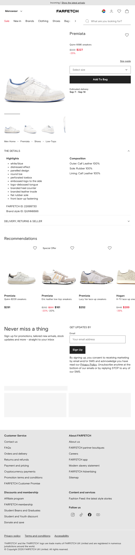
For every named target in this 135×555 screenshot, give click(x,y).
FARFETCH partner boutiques (86, 447)
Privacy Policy (88, 364)
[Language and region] (104, 11)
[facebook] (90, 515)
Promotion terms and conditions (23, 477)
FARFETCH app (78, 459)
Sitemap (74, 477)
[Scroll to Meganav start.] (75, 21)
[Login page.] (111, 11)
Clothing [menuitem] (43, 21)
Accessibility (61, 535)
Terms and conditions (37, 535)
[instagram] (73, 515)
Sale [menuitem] (6, 21)
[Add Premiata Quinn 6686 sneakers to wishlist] (127, 35)
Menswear (11, 11)
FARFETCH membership (18, 504)
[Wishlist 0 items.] (119, 11)
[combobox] (100, 70)
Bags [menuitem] (67, 21)
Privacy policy (12, 535)
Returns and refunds (16, 459)
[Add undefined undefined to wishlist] (35, 248)
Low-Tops (51, 141)
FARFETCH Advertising (82, 471)
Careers (73, 453)
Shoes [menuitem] (56, 21)
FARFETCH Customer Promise (22, 483)
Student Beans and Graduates (22, 510)
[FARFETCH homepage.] (67, 11)
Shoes (37, 141)
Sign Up (77, 349)
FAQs (7, 447)
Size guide (125, 61)
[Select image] (12, 125)
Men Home (9, 141)
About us (74, 441)
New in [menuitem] (17, 21)
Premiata (25, 141)
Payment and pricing (16, 465)
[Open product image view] (34, 72)
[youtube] (98, 515)
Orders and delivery (15, 453)
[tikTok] (81, 515)
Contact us (10, 441)
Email (72, 333)
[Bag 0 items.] (127, 11)
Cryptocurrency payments (19, 471)
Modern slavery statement (84, 465)
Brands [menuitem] (29, 21)
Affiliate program (14, 498)
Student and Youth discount (21, 516)
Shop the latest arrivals (73, 3)
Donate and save (14, 522)
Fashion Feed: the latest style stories (90, 498)
